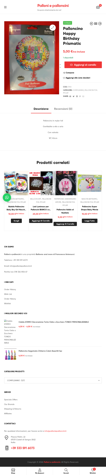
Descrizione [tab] (41, 108)
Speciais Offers (10, 399)
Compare (70, 72)
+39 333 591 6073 (20, 260)
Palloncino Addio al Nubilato (65, 211)
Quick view (23, 184)
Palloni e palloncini (53, 5)
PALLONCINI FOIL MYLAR (16, 202)
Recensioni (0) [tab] (63, 108)
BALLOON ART (35, 199)
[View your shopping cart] (98, 7)
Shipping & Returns (12, 409)
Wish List (8, 294)
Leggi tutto (90, 221)
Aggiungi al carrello (85, 64)
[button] (53, 28)
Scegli (16, 221)
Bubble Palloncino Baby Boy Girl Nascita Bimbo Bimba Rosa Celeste (16, 208)
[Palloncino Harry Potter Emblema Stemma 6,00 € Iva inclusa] (100, 23)
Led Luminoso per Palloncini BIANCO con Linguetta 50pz (41, 208)
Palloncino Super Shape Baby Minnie (89, 208)
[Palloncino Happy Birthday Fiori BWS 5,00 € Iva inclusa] (92, 23)
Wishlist (7, 303)
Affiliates (8, 413)
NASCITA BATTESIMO (16, 199)
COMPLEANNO (78, 90)
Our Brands (9, 404)
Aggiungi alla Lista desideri (78, 78)
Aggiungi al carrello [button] (41, 221)
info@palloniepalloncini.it (21, 266)
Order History (10, 289)
